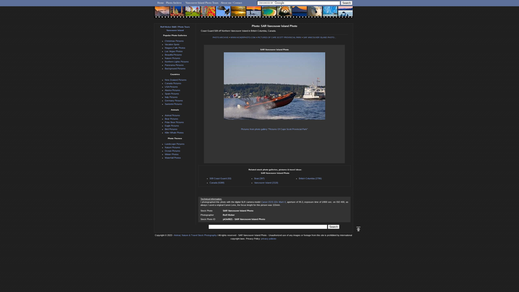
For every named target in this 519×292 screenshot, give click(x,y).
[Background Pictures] (236, 13)
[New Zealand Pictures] (296, 13)
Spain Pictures (172, 93)
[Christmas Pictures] (176, 13)
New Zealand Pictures (176, 80)
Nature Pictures (172, 58)
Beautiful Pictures (173, 55)
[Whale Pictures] (251, 13)
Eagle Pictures (172, 126)
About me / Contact (231, 2)
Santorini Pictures (173, 104)
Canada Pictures (173, 83)
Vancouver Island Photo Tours (202, 2)
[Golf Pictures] (191, 13)
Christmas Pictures (174, 41)
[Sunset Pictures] (161, 13)
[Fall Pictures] (206, 13)
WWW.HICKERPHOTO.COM (243, 37)
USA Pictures (171, 87)
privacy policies (268, 238)
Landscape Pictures (174, 144)
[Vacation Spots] (266, 13)
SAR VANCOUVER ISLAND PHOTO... (319, 37)
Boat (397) (259, 178)
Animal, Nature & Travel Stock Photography (195, 235)
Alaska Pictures (172, 90)
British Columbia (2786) (310, 178)
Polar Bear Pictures (174, 122)
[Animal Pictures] (281, 13)
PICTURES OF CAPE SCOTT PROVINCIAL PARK (279, 37)
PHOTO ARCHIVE (220, 37)
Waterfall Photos (173, 158)
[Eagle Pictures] (221, 13)
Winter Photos (172, 154)
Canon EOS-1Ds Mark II (273, 202)
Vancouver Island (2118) (266, 182)
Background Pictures (175, 68)
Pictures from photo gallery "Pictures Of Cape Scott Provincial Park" (274, 129)
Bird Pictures (171, 129)
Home (160, 2)
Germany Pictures (174, 100)
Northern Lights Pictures (177, 61)
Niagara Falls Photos (175, 48)
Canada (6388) (217, 182)
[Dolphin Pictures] (341, 13)
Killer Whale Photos (174, 132)
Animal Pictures (172, 115)
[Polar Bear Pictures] (311, 13)
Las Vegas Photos (174, 51)
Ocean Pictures (172, 151)
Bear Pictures (171, 119)
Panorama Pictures (174, 65)
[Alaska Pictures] (326, 13)
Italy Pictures (171, 97)
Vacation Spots (172, 44)
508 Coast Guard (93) (220, 178)
